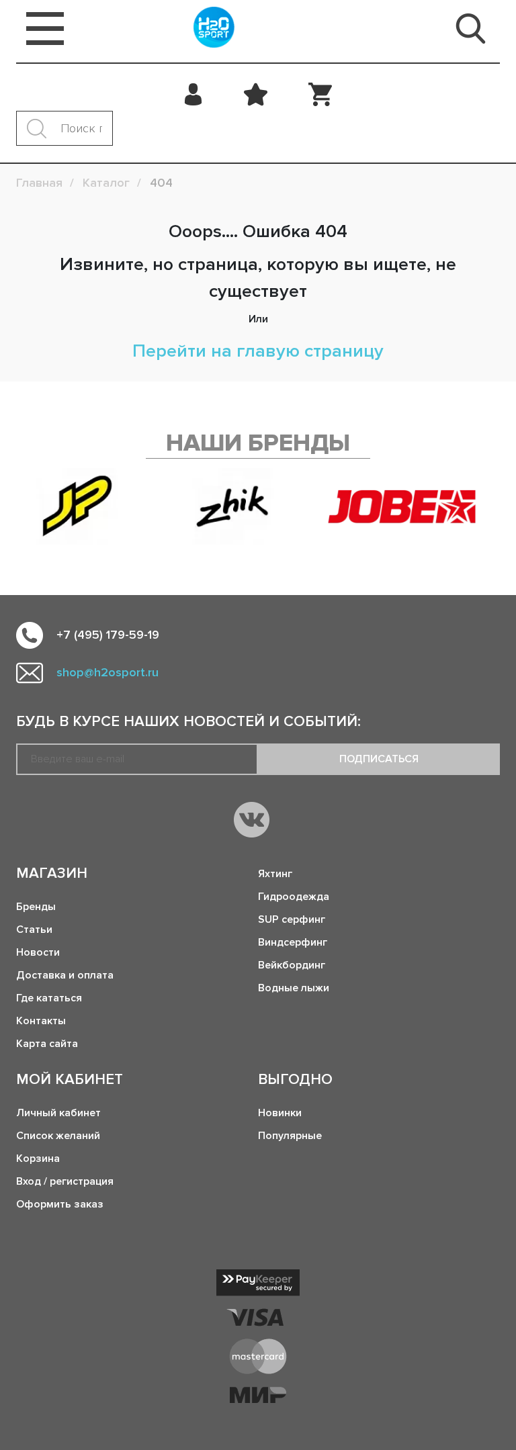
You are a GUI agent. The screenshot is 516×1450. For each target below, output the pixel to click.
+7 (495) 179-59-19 (107, 634)
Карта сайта (47, 1043)
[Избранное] (256, 94)
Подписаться (379, 759)
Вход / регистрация (65, 1181)
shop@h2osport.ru (107, 672)
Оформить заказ (59, 1204)
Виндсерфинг (292, 942)
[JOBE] (414, 506)
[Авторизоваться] (194, 94)
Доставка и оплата (65, 975)
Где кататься (49, 998)
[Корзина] (320, 94)
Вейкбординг (291, 965)
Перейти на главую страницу (258, 351)
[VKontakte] (251, 819)
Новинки (280, 1113)
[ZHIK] (233, 506)
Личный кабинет (58, 1113)
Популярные (290, 1135)
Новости (38, 952)
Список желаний (58, 1135)
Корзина (38, 1158)
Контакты (41, 1021)
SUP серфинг (291, 919)
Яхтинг (275, 873)
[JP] (77, 506)
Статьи (34, 929)
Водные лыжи (293, 988)
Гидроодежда (293, 896)
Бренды (36, 906)
